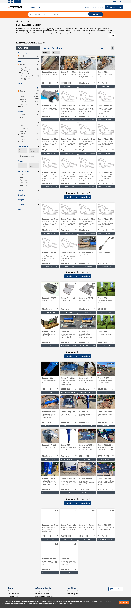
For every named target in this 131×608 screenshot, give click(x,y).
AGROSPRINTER (105, 426)
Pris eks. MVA (23, 146)
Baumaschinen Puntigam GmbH (51, 120)
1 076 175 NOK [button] (103, 456)
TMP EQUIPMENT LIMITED (68, 346)
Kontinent (21, 111)
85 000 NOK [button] (46, 83)
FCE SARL (105, 392)
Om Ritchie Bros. (14, 594)
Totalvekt (21, 204)
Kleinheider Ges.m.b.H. (87, 426)
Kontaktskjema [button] (72, 594)
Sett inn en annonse (41, 594)
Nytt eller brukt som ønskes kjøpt (78, 197)
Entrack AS (50, 86)
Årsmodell (21, 161)
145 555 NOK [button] (47, 536)
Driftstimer (21, 195)
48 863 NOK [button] (46, 422)
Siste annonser (23, 171)
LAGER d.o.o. (87, 86)
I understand (124, 602)
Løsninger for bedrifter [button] (42, 591)
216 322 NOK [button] (84, 489)
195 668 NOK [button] (66, 83)
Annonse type (23, 53)
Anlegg (22, 21)
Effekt (20, 209)
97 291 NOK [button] (83, 536)
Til (30, 164)
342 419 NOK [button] (66, 536)
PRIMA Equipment (50, 426)
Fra (19, 164)
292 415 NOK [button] (84, 456)
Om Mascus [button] (12, 591)
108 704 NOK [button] (47, 389)
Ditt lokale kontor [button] (73, 591)
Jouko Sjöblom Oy (106, 312)
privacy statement (63, 603)
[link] (50, 63)
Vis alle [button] (20, 107)
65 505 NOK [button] (65, 389)
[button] (28, 48)
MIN (19, 149)
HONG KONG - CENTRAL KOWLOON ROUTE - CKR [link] (75, 120)
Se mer (112, 35)
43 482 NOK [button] (102, 309)
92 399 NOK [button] (65, 422)
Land (19, 122)
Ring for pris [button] (84, 83)
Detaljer (20, 190)
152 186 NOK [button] (103, 422)
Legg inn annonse (115, 7)
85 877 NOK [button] (102, 389)
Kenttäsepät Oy (68, 86)
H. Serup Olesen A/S (87, 267)
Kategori (21, 61)
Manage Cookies (47, 603)
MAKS (31, 149)
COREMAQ (50, 392)
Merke (20, 84)
